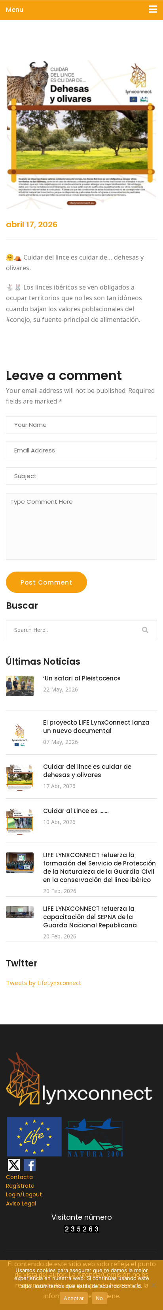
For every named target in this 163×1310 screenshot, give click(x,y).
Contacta (19, 1177)
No (99, 1298)
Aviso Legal (21, 1203)
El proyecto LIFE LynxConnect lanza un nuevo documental (96, 726)
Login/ (14, 1194)
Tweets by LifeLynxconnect (43, 983)
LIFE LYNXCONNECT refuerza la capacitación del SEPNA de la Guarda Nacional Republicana (90, 916)
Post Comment (46, 582)
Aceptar (74, 1298)
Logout (32, 1194)
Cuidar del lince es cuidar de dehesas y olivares (87, 770)
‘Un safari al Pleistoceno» (81, 678)
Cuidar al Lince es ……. (75, 811)
